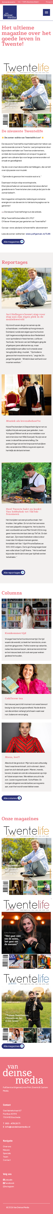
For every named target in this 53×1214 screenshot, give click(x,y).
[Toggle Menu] (46, 12)
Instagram (9, 1186)
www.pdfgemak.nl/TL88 (38, 234)
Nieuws (6, 1150)
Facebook (9, 1183)
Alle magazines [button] (12, 241)
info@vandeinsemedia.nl (17, 1127)
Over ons (7, 1146)
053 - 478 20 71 (12, 1123)
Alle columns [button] (10, 798)
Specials (7, 1153)
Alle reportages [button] (12, 572)
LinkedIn (8, 1179)
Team (5, 1156)
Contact (7, 1160)
